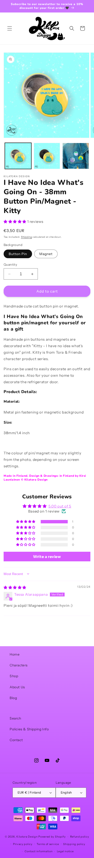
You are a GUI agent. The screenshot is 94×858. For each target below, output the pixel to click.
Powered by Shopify (52, 836)
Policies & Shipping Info (29, 729)
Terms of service (48, 844)
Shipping (26, 236)
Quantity (10, 264)
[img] (15, 587)
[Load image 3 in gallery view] (75, 156)
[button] (9, 28)
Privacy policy (23, 844)
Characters (19, 665)
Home (15, 654)
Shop (14, 676)
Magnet (46, 254)
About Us (17, 687)
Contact (16, 740)
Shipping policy (74, 844)
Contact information (39, 851)
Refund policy (79, 836)
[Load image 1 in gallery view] (18, 156)
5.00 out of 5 (59, 506)
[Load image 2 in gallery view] (47, 156)
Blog (13, 698)
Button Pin (18, 254)
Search (15, 718)
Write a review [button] (47, 556)
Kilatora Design (27, 836)
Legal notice (65, 851)
